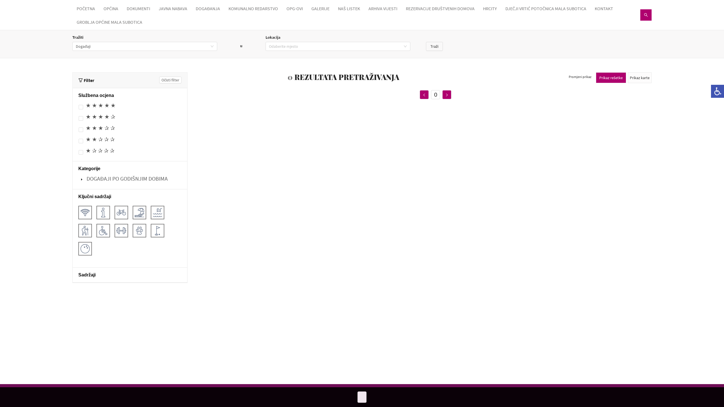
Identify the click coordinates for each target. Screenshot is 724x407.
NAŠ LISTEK (349, 8)
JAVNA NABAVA (173, 8)
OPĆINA (111, 8)
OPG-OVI (294, 8)
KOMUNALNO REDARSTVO (253, 8)
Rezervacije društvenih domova (440, 8)
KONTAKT (604, 8)
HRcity (490, 8)
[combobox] (144, 46)
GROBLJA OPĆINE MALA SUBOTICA (109, 22)
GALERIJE (320, 8)
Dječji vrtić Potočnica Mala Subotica (545, 8)
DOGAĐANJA (208, 8)
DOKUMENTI (138, 8)
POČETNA (86, 8)
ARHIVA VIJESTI (383, 8)
